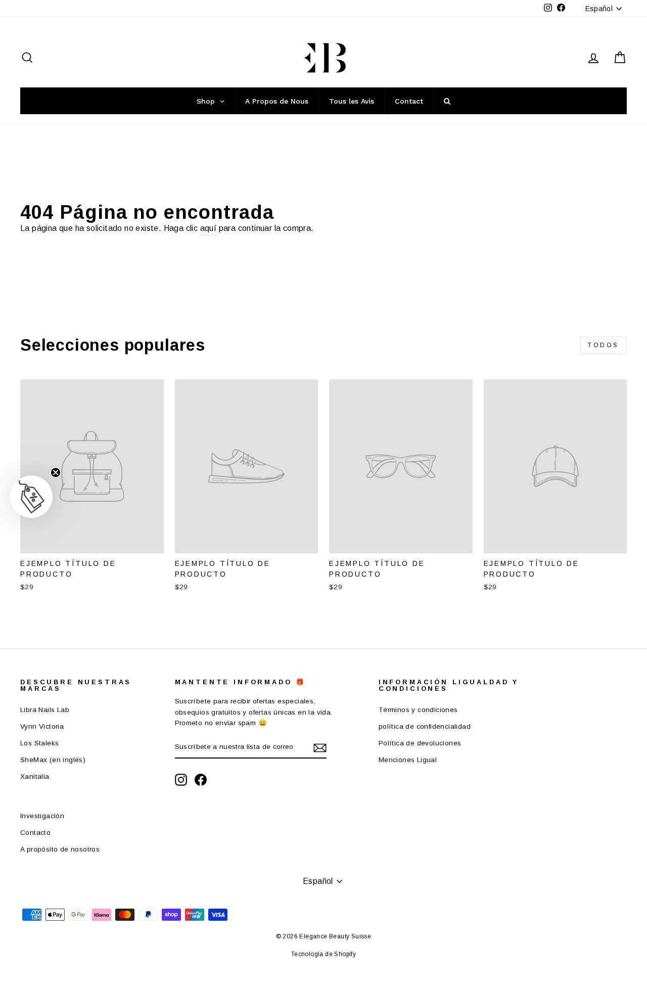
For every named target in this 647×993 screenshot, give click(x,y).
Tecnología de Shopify (323, 954)
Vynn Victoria (42, 726)
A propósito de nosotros (60, 849)
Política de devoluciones (420, 743)
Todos (603, 345)
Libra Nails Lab (44, 710)
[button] (31, 497)
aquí (208, 228)
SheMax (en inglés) (52, 760)
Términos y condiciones (418, 710)
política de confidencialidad (425, 726)
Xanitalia (35, 776)
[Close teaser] (56, 472)
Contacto (35, 832)
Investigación (42, 816)
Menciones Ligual (408, 760)
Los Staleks (39, 743)
